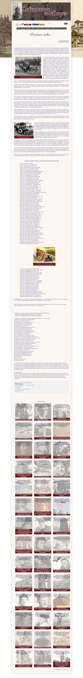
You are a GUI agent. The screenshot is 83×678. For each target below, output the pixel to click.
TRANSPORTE (29, 382)
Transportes (47, 28)
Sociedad (23, 28)
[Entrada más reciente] (14, 396)
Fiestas (42, 28)
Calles (18, 28)
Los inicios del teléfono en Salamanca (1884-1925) (24, 385)
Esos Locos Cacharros (20, 390)
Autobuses (17, 391)
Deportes (37, 28)
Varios (58, 28)
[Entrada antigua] (68, 396)
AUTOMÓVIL (19, 382)
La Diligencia (18, 387)
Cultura (33, 28)
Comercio (28, 28)
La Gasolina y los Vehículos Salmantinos (23, 389)
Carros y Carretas (19, 386)
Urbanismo (53, 28)
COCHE (24, 382)
